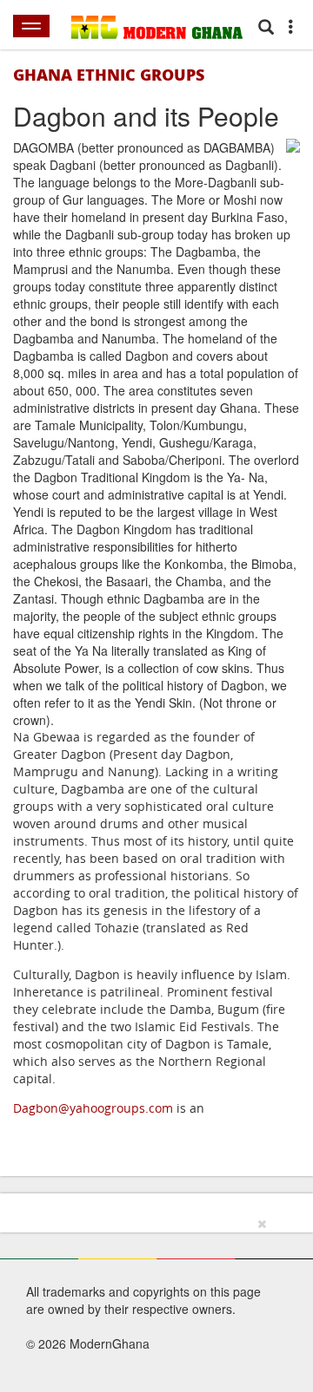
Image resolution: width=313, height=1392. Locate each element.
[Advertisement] (150, 1302)
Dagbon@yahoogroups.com (93, 1108)
